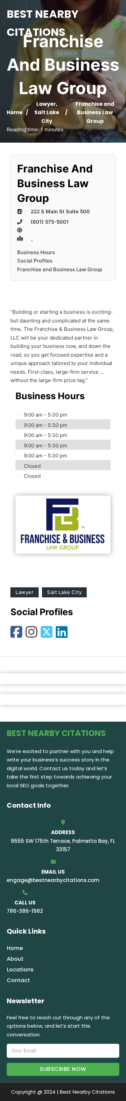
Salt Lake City (64, 592)
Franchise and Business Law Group (59, 269)
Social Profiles (34, 261)
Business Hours (36, 252)
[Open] (115, 23)
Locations (20, 969)
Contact (18, 980)
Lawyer (46, 103)
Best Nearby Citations (43, 23)
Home (15, 112)
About (15, 959)
